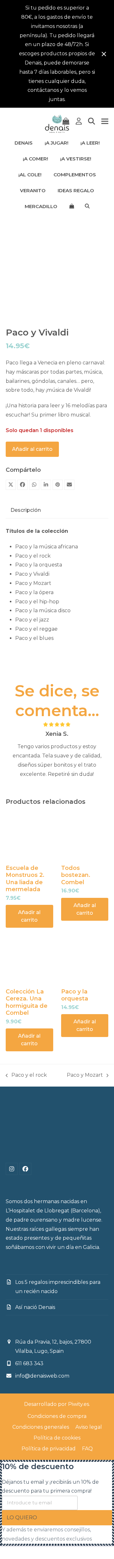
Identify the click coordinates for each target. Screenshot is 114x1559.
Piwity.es (78, 1404)
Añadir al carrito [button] (29, 916)
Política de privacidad (49, 1449)
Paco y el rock (26, 1076)
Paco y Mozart (85, 1076)
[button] (65, 121)
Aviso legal (88, 1427)
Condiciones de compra (57, 1416)
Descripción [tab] (25, 510)
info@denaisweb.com (42, 1376)
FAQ (87, 1449)
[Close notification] (104, 54)
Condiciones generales (40, 1427)
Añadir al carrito (32, 449)
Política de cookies (57, 1438)
